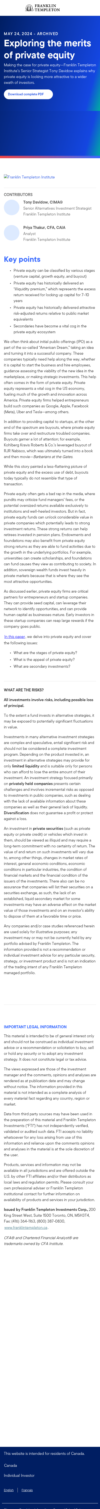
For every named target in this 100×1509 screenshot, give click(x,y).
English (9, 1490)
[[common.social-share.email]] (31, 986)
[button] (50, 1475)
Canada (10, 1465)
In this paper (14, 636)
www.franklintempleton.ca (25, 1227)
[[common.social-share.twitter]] (23, 986)
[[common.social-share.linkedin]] (15, 986)
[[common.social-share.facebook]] (8, 986)
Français (27, 1490)
